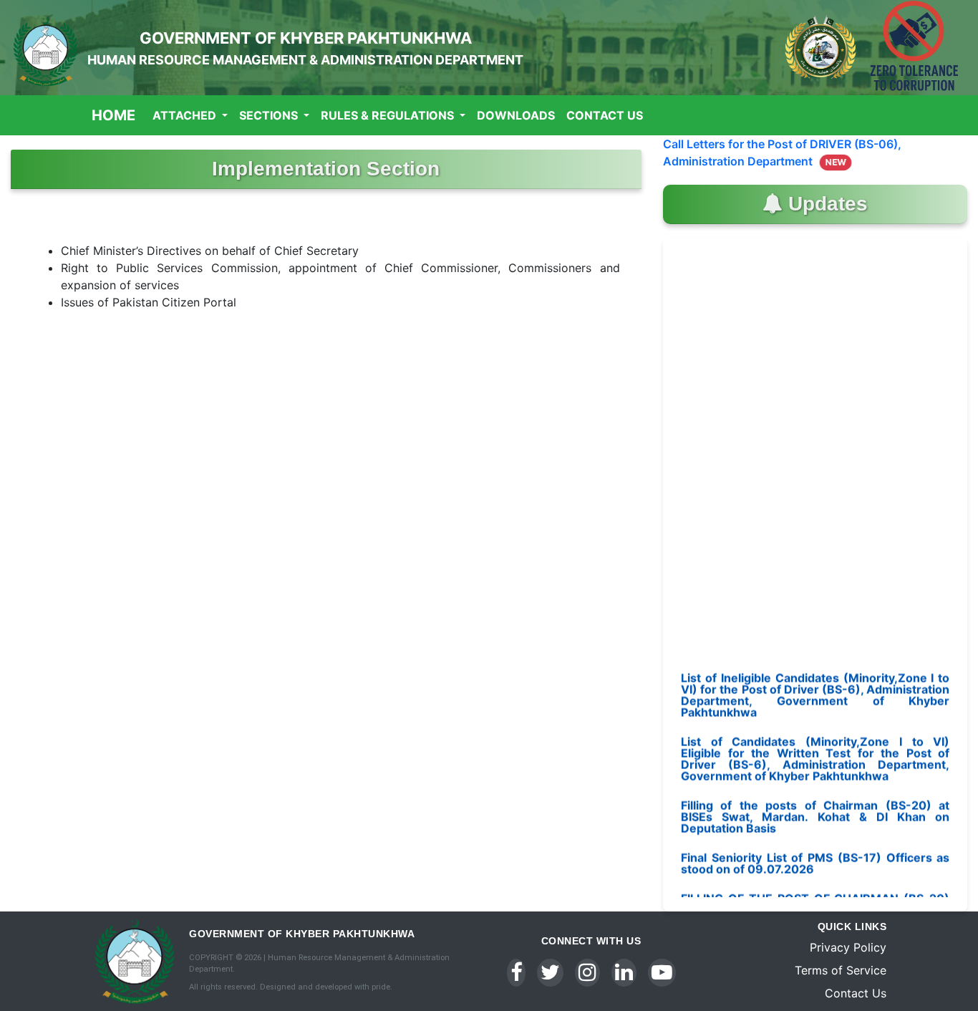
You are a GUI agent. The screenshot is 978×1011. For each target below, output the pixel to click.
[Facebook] (516, 973)
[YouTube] (662, 973)
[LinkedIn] (623, 973)
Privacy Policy (848, 947)
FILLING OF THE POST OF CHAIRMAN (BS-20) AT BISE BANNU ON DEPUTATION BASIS (815, 889)
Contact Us (604, 115)
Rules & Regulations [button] (389, 115)
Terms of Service (840, 970)
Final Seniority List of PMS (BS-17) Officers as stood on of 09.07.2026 (815, 848)
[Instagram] (587, 973)
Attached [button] (185, 115)
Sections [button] (270, 115)
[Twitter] (550, 973)
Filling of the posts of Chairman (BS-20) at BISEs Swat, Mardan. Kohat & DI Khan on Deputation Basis (815, 802)
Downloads (516, 115)
